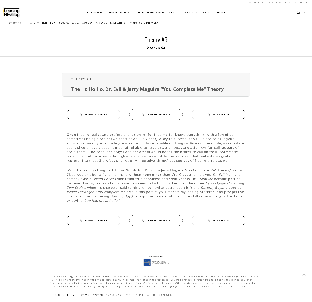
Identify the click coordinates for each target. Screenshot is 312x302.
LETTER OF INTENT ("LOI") (42, 22)
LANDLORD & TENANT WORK (143, 22)
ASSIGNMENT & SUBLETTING (110, 22)
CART (306, 2)
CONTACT (291, 2)
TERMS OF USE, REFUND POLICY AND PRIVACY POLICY (78, 295)
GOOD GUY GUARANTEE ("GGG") (76, 22)
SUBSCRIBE (275, 2)
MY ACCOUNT (257, 2)
